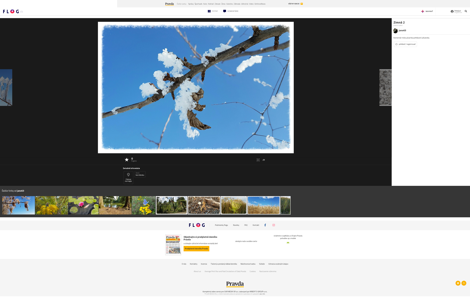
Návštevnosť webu (248, 264)
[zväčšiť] (258, 160)
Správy (191, 3)
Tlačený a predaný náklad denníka (224, 264)
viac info (262, 294)
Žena (223, 3)
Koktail (211, 3)
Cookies (253, 271)
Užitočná (244, 3)
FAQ (245, 225)
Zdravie (217, 3)
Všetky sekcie (294, 4)
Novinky (236, 225)
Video (251, 3)
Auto (205, 3)
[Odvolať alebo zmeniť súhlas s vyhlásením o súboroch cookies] (458, 283)
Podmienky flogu (221, 225)
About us (197, 271)
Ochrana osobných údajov (278, 264)
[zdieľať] (263, 160)
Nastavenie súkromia (267, 271)
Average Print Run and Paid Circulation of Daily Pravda (225, 271)
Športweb (198, 3)
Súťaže (262, 264)
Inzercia (204, 264)
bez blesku (140, 174)
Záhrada (237, 3)
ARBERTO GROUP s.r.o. (258, 291)
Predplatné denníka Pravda (196, 248)
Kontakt (256, 225)
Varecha (229, 3)
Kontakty (193, 264)
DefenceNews (260, 3)
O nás (184, 264)
